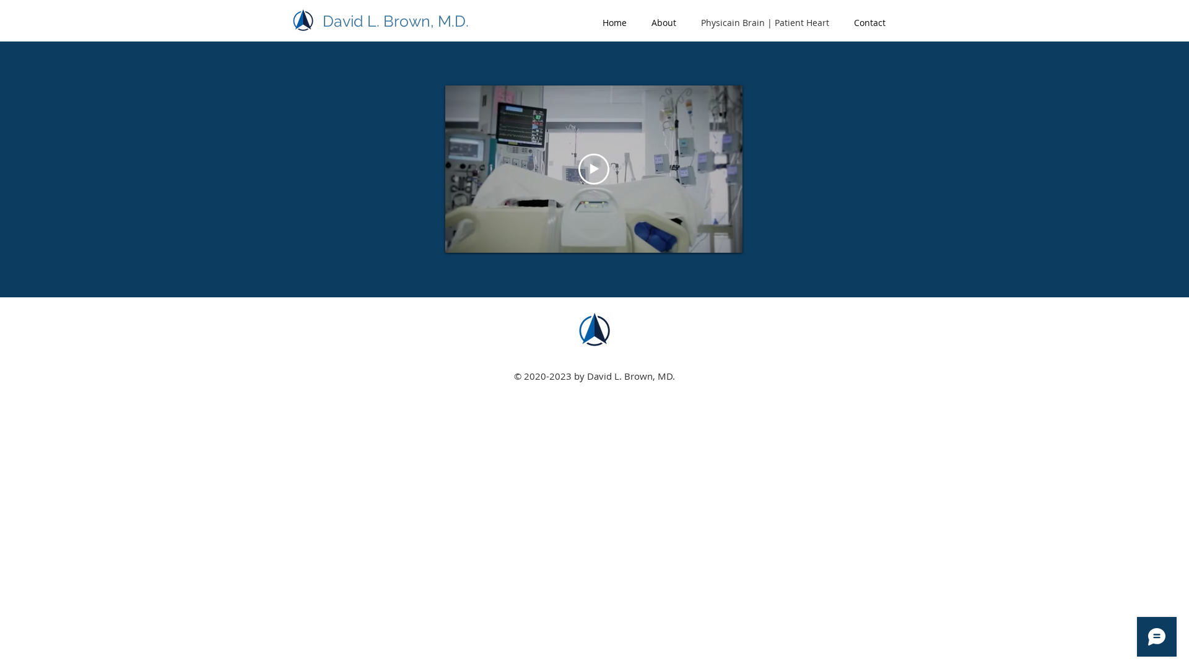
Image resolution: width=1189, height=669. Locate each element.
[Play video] (593, 169)
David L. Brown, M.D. (396, 21)
